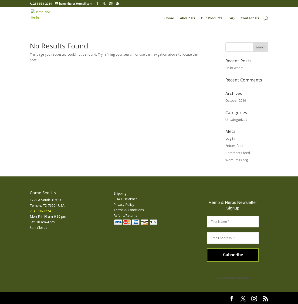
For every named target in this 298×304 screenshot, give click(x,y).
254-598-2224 (42, 4)
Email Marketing (224, 278)
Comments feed (237, 153)
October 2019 (235, 100)
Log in (230, 138)
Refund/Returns (125, 215)
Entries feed (234, 145)
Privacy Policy (124, 204)
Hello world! (234, 68)
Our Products (211, 18)
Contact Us (250, 18)
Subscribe (233, 255)
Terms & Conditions (129, 210)
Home (169, 18)
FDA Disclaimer (125, 199)
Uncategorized (236, 119)
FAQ (231, 18)
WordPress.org (236, 160)
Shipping (120, 193)
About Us (187, 18)
